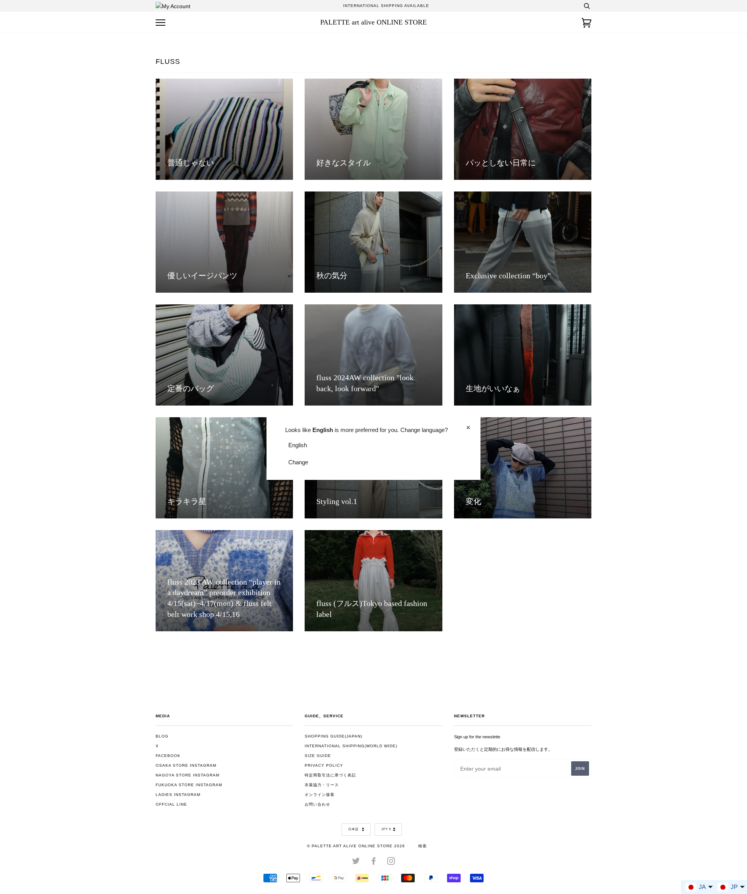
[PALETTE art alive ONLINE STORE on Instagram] (391, 863)
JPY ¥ (386, 829)
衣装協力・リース (322, 785)
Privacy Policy (324, 765)
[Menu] (160, 23)
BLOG (162, 736)
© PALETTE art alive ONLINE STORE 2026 (356, 846)
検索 (422, 846)
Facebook (168, 755)
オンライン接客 (320, 794)
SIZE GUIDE (318, 755)
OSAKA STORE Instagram (186, 765)
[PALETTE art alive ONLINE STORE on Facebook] (374, 863)
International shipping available (386, 6)
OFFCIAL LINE (171, 804)
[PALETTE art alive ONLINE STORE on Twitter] (356, 863)
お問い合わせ (317, 804)
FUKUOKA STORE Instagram (189, 785)
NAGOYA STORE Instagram (187, 775)
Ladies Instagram (178, 794)
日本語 (354, 829)
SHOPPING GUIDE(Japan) (333, 736)
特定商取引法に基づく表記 (330, 775)
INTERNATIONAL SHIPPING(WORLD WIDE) (351, 746)
